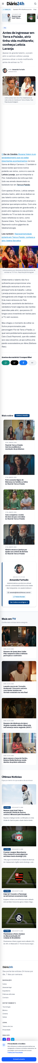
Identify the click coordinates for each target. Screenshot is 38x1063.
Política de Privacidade (15, 1052)
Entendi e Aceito (19, 1059)
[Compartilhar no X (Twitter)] (15, 362)
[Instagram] (8, 1039)
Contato (6, 997)
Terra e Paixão (22, 415)
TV (5, 28)
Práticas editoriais (9, 994)
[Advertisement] (19, 128)
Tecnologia (6, 1007)
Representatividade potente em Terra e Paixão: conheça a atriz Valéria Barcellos (18, 237)
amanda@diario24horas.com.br (20, 592)
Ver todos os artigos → (19, 602)
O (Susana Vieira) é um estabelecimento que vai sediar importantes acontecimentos (19, 157)
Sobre (5, 984)
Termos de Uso (8, 1026)
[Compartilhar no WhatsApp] (6, 362)
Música (5, 1010)
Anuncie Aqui (7, 987)
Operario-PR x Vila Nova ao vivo (22, 9)
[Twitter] (12, 1039)
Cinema (5, 1014)
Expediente (6, 991)
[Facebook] (4, 1039)
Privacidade (6, 1030)
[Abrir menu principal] (3, 4)
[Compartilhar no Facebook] (23, 362)
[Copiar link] (32, 362)
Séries (5, 1017)
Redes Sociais (20, 597)
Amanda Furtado (18, 69)
